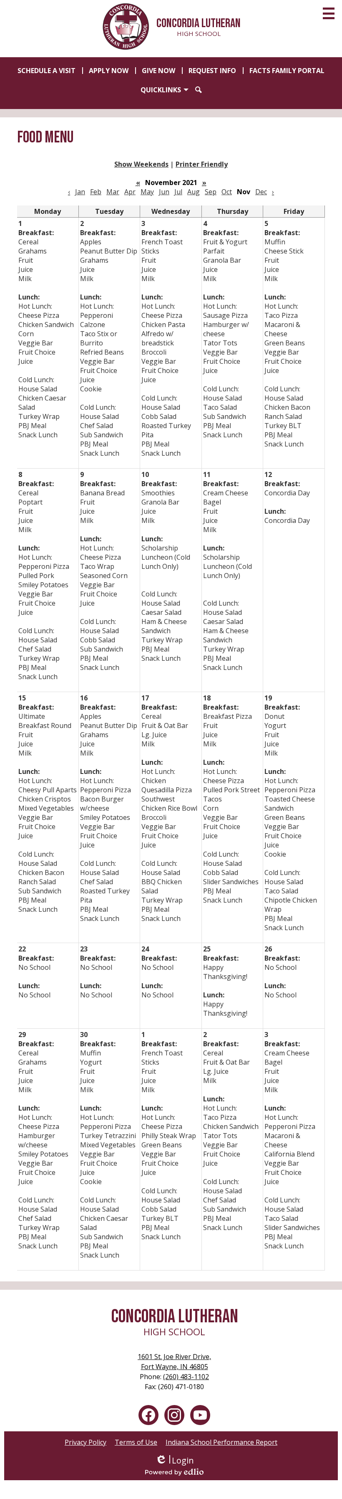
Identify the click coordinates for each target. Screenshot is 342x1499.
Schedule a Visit (46, 70)
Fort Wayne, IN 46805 (174, 1361)
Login (174, 1460)
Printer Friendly (202, 164)
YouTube (200, 1415)
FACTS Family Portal (286, 70)
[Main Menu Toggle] (328, 13)
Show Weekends (141, 164)
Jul (178, 191)
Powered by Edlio (174, 1472)
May (147, 191)
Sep (210, 191)
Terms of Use (136, 1442)
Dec (261, 191)
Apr (130, 191)
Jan (80, 191)
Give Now (158, 70)
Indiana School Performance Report (221, 1442)
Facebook (148, 1415)
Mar (112, 191)
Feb (95, 191)
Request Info (212, 70)
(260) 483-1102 (186, 1376)
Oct (226, 191)
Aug (193, 191)
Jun (164, 191)
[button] (164, 89)
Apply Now (108, 70)
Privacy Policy (85, 1442)
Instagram (174, 1415)
